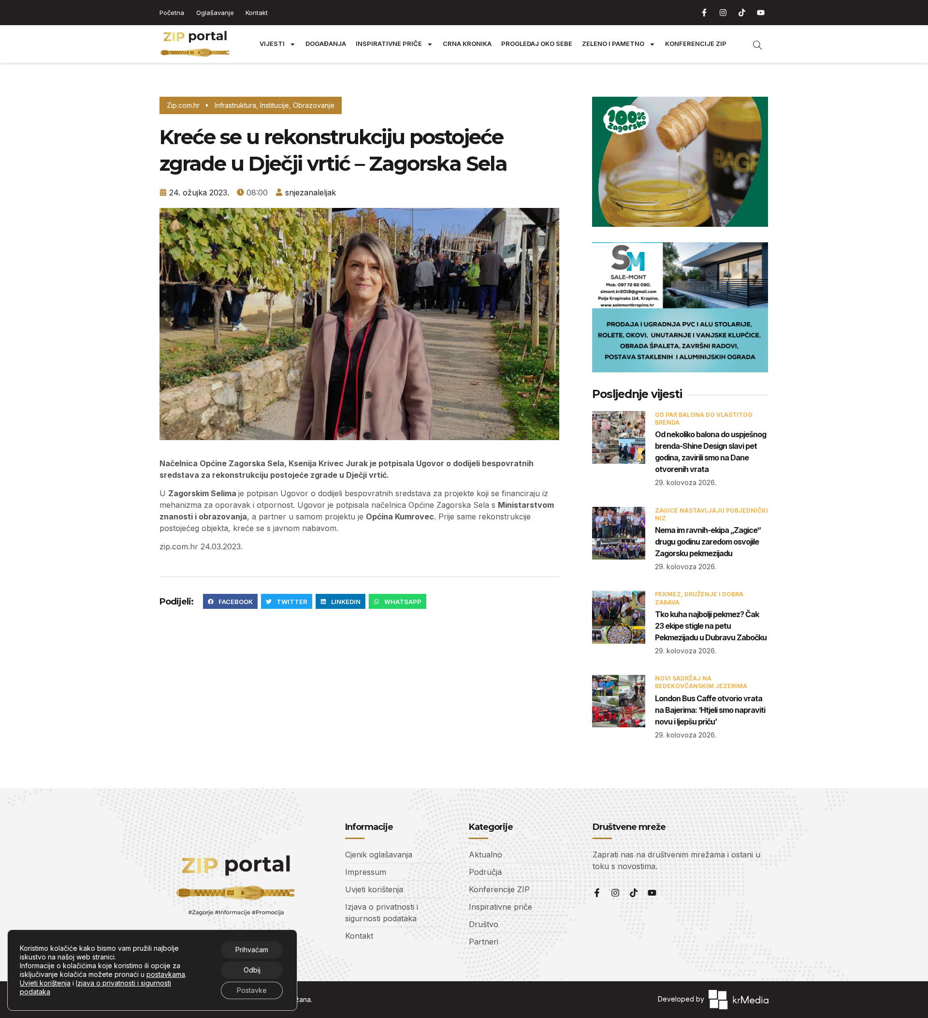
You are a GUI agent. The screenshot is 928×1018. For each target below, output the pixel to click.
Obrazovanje (313, 105)
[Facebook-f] (704, 12)
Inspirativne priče (389, 43)
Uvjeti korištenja (45, 983)
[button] (230, 601)
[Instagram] (723, 12)
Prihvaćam (251, 949)
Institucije (274, 105)
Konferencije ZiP (695, 43)
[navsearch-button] (752, 44)
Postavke (252, 990)
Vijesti (272, 43)
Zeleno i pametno (613, 43)
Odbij (252, 970)
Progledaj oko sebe (536, 43)
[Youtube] (760, 12)
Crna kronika (467, 43)
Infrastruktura (235, 105)
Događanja (325, 43)
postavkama (165, 974)
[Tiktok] (742, 12)
